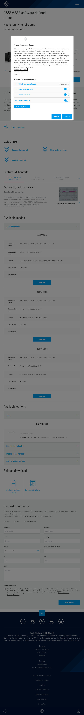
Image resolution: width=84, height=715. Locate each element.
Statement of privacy (21, 72)
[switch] (66, 89)
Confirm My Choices (22, 107)
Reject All (67, 116)
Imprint (16, 74)
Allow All (56, 116)
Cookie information (20, 69)
